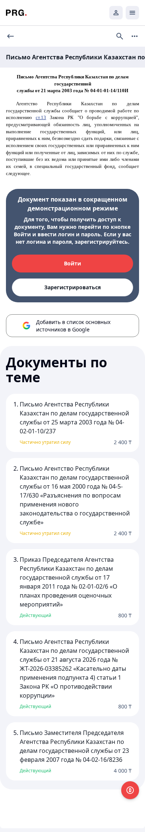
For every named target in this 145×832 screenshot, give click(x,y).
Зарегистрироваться (72, 287)
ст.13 (41, 117)
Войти (72, 263)
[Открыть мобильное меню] (132, 12)
